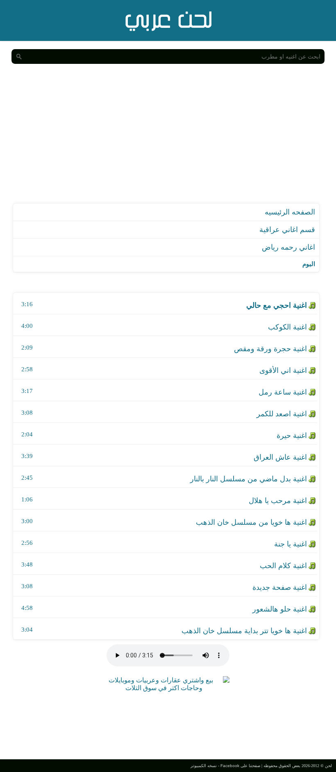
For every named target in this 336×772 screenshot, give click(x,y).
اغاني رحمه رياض (288, 247)
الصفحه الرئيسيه (290, 212)
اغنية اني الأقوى (283, 370)
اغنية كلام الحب (283, 566)
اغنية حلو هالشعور (279, 609)
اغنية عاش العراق (280, 457)
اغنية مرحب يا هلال (278, 501)
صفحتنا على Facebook (240, 765)
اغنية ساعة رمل (283, 392)
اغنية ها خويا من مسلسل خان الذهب (251, 522)
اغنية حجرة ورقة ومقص (270, 349)
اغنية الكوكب (287, 327)
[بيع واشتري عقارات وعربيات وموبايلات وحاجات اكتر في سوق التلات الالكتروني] (163, 687)
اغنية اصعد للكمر (282, 414)
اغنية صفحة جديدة (279, 587)
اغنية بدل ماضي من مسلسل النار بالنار (248, 479)
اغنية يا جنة (290, 544)
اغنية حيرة (292, 435)
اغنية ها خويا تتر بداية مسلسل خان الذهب (244, 631)
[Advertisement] (168, 141)
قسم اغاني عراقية (287, 230)
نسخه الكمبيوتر (204, 765)
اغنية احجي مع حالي (276, 305)
